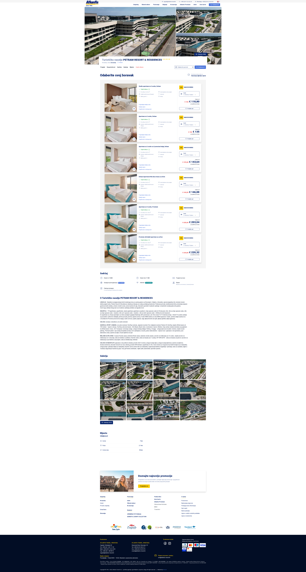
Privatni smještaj (104, 505)
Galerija (125, 67)
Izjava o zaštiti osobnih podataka (190, 513)
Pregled (102, 67)
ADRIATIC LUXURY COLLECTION (136, 516)
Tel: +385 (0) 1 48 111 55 (107, 547)
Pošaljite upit (190, 108)
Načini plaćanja (185, 511)
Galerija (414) (107, 422)
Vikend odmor (146, 4)
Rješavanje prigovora (187, 503)
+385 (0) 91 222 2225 (109, 549)
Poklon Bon (157, 496)
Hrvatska (103, 500)
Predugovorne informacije (188, 505)
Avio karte (203, 4)
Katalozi (129, 510)
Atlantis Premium (185, 4)
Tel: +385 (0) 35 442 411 (138, 547)
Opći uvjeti (184, 508)
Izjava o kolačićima (186, 516)
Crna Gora (103, 509)
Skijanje (164, 4)
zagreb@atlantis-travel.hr (107, 553)
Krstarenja (173, 4)
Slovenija (103, 513)
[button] (218, 1)
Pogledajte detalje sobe (144, 104)
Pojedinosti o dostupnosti (145, 109)
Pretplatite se (144, 486)
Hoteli (101, 503)
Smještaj (135, 4)
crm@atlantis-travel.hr (164, 557)
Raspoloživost (111, 67)
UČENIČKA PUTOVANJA (134, 514)
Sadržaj (119, 67)
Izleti (195, 4)
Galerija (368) (202, 54)
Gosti (184, 93)
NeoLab (165, 569)
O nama (183, 496)
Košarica (215, 4)
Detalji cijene (142, 106)
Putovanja (156, 4)
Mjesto (132, 67)
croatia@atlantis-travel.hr (139, 551)
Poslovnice (184, 500)
